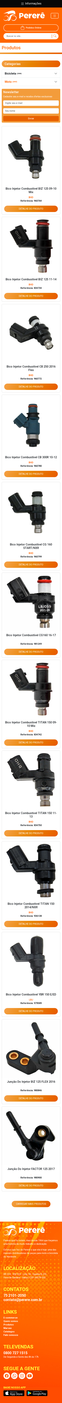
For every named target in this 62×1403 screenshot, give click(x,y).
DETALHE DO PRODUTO (31, 208)
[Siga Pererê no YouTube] (29, 1376)
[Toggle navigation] (55, 15)
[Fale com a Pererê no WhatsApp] (14, 1376)
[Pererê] (24, 1231)
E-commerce (10, 1317)
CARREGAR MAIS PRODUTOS (31, 1204)
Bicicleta (13, 73)
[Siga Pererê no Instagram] (22, 1376)
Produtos (8, 1324)
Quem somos (10, 1321)
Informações (32, 3)
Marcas (7, 1328)
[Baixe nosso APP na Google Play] (37, 1393)
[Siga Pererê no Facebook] (6, 1376)
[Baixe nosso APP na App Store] (13, 1393)
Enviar (31, 118)
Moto (11, 81)
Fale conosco (10, 1335)
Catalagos (9, 1331)
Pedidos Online (33, 27)
